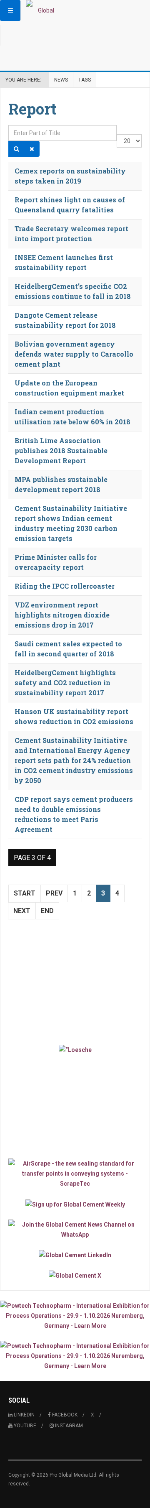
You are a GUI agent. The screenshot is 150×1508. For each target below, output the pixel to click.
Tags (84, 80)
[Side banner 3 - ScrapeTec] (75, 1173)
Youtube (24, 1426)
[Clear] (32, 149)
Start (24, 893)
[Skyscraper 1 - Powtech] (75, 1316)
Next (21, 911)
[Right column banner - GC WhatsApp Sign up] (75, 1230)
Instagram (68, 1426)
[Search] (16, 149)
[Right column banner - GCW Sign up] (75, 1204)
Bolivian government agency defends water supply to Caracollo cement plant (74, 353)
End (47, 911)
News (61, 80)
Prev (54, 893)
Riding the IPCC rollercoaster (65, 586)
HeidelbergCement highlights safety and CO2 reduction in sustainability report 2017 (65, 682)
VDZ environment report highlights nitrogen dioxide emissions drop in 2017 (62, 614)
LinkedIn (23, 1415)
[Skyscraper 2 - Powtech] (75, 1356)
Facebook (64, 1415)
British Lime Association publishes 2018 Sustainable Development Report (61, 450)
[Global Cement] (42, 10)
